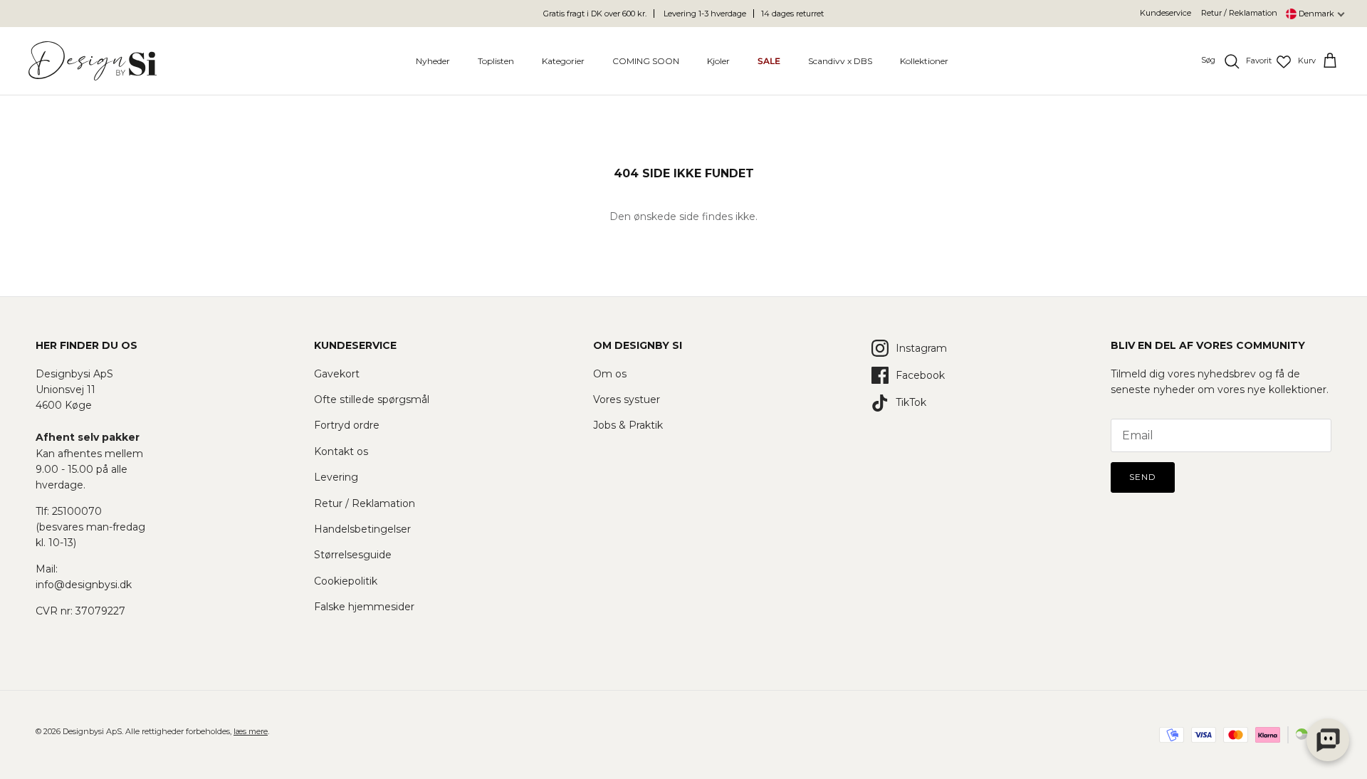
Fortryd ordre (346, 425)
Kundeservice (1165, 13)
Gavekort (337, 373)
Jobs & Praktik (628, 425)
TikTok (911, 402)
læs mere (251, 731)
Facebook (920, 375)
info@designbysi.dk (84, 584)
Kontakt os (341, 451)
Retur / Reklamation (1239, 13)
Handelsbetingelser (362, 529)
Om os (610, 373)
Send (1142, 476)
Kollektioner (924, 61)
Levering (336, 477)
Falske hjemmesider (364, 606)
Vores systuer (626, 399)
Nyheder (433, 61)
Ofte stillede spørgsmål (371, 399)
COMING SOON (645, 61)
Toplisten (496, 61)
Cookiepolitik (345, 581)
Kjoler (718, 61)
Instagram (921, 348)
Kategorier (563, 61)
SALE (769, 61)
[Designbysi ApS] (92, 60)
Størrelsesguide (353, 554)
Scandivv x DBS (840, 61)
